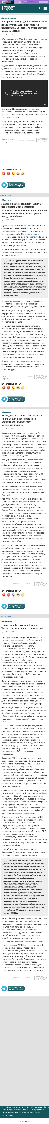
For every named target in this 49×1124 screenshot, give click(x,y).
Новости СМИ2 (5, 195)
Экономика (6, 621)
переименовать (32, 234)
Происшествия (8, 18)
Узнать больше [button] (7, 1115)
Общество (6, 200)
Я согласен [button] (24, 1121)
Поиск (39, 8)
